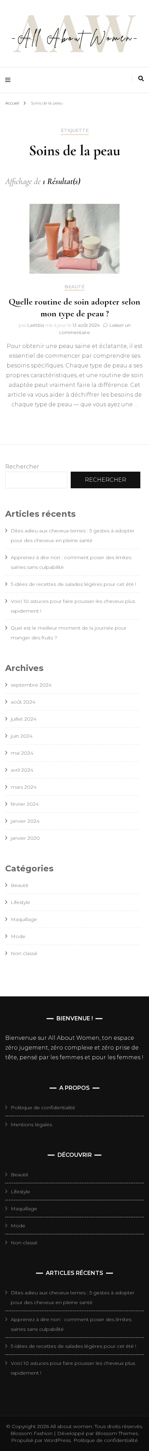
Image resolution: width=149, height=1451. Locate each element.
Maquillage (24, 919)
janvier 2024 (25, 821)
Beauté (74, 286)
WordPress (57, 1440)
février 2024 (25, 804)
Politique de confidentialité (43, 1107)
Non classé (24, 953)
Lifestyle (20, 902)
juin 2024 (22, 736)
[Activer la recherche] (141, 79)
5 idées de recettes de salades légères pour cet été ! (73, 584)
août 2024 (23, 702)
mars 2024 (23, 787)
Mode (18, 936)
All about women (71, 1426)
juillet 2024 (23, 719)
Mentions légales (31, 1124)
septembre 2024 (31, 685)
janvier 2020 (25, 838)
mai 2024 (22, 753)
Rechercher (22, 466)
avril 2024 (22, 770)
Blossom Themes (116, 1433)
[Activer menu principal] (9, 80)
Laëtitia (35, 325)
